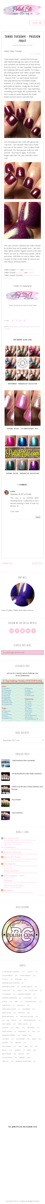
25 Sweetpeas (10, 847)
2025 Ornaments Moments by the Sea (18, 849)
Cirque (19, 990)
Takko (7, 329)
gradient (18, 1043)
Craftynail (8, 880)
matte (29, 1050)
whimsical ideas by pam (23, 1061)
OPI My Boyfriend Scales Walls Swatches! (27, 773)
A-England (18, 979)
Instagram (20, 272)
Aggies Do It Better (12, 857)
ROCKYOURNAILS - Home (14, 875)
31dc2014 (5, 979)
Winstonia (21, 1031)
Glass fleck (20, 1005)
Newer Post (8, 563)
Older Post (37, 563)
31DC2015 (30, 972)
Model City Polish (11, 871)
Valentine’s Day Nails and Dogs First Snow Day (20, 873)
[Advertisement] (22, 1092)
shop (18, 270)
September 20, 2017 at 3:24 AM (20, 494)
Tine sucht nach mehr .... (14, 885)
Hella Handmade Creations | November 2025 (20, 854)
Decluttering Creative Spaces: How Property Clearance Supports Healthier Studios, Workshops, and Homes (20, 842)
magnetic (18, 1050)
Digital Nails (27, 998)
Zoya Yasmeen (17, 813)
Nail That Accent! (11, 838)
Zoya (33, 1031)
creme (24, 1035)
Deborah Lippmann (24, 994)
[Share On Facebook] (16, 320)
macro (27, 326)
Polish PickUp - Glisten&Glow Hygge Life (18, 892)
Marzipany (8, 890)
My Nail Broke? (9, 878)
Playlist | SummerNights (13, 887)
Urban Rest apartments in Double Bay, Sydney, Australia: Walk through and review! (21, 860)
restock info (28, 270)
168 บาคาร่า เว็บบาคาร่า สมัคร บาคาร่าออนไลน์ (20, 882)
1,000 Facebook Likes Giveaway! (23, 760)
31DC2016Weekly (7, 975)
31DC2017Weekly (25, 975)
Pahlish (14, 1020)
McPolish (35, 326)
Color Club (33, 990)
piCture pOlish (7, 1057)
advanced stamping (8, 1035)
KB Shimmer (26, 1009)
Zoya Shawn (16, 799)
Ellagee (4, 1001)
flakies (34, 1039)
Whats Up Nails (7, 1031)
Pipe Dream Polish (30, 1020)
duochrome (20, 1039)
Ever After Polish (30, 1001)
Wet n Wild (30, 1028)
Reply (38, 517)
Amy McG (14, 326)
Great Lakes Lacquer (9, 1009)
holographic (6, 1046)
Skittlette (5, 1028)
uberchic (5, 1061)
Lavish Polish (6, 1013)
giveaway (5, 1043)
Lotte (12, 491)
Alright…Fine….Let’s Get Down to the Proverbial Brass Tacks (21, 867)
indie (21, 326)
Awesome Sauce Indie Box (10, 983)
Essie (16, 1001)
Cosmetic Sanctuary (12, 852)
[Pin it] (24, 320)
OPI (3, 1020)
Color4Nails (28, 275)
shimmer (22, 1057)
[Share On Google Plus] (20, 320)
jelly (31, 1046)
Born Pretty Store (8, 987)
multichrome (6, 1054)
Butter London (27, 987)
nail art (21, 1054)
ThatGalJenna (10, 864)
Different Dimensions (9, 998)
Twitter (30, 272)
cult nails (5, 1039)
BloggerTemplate (33, 1201)
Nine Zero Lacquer (26, 1016)
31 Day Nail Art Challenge (10, 972)
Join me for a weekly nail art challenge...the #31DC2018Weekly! (22, 674)
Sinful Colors (23, 1024)
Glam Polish (6, 1005)
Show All (41, 895)
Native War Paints (8, 1016)
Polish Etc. (15, 1201)
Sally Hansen (6, 1024)
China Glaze (6, 990)
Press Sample (35, 54)
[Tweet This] (12, 320)
